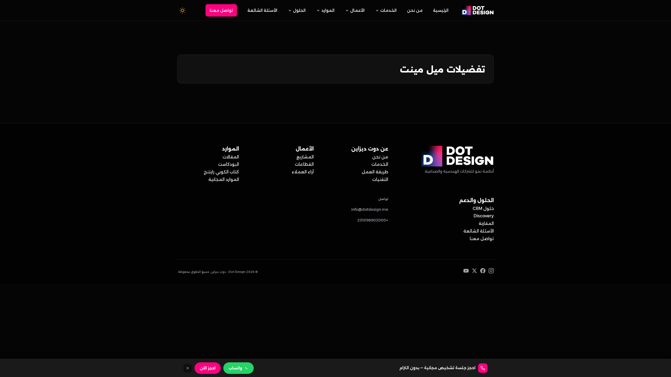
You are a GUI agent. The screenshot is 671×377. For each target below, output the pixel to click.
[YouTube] (466, 272)
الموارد (327, 10)
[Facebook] (482, 272)
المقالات (231, 156)
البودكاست (228, 164)
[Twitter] (474, 272)
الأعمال (357, 10)
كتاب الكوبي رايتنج (221, 171)
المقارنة (486, 223)
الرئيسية (440, 10)
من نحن (415, 10)
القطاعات (304, 164)
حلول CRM (483, 208)
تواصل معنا (221, 10)
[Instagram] (491, 272)
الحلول (299, 10)
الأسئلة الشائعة (262, 10)
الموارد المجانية (223, 179)
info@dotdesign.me (369, 209)
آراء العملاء (303, 171)
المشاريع (305, 156)
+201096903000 (372, 220)
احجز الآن (207, 368)
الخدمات (388, 10)
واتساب (235, 368)
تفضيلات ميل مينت (442, 69)
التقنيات (380, 179)
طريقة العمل (375, 171)
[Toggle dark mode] (182, 10)
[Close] (187, 368)
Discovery (484, 215)
